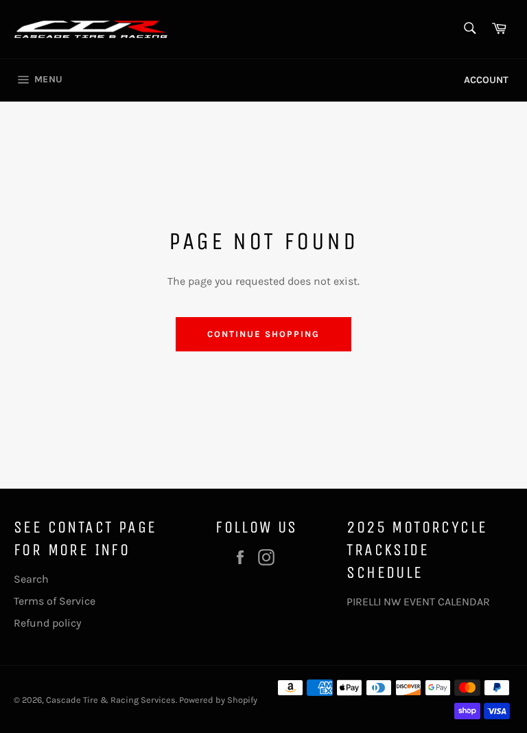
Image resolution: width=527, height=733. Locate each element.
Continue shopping (263, 334)
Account (486, 80)
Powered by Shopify (218, 700)
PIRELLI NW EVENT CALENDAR (418, 601)
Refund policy (47, 622)
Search (31, 578)
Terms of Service (54, 600)
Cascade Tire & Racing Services (111, 700)
